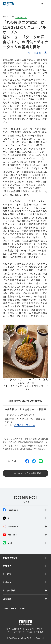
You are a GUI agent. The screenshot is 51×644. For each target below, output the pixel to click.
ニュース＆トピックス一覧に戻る (25, 473)
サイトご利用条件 (13, 629)
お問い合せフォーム (24, 425)
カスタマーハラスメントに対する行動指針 (25, 632)
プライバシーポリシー (35, 629)
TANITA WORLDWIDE (14, 608)
